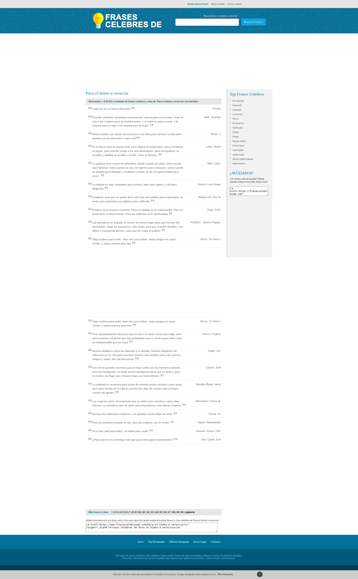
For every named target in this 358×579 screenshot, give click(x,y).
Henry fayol (238, 145)
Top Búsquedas (156, 541)
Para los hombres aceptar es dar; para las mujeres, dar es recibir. (131, 422)
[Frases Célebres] (127, 29)
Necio (235, 119)
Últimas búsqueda (179, 541)
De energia (238, 101)
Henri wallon (239, 163)
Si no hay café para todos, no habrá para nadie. (120, 431)
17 (169, 512)
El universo (238, 123)
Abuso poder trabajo (243, 159)
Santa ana (238, 127)
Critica (236, 132)
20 (182, 512)
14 (156, 512)
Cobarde (237, 110)
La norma (237, 114)
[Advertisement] (179, 62)
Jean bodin (238, 150)
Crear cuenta (235, 4)
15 (160, 512)
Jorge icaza (238, 154)
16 (165, 512)
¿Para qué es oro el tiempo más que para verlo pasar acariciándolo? (133, 439)
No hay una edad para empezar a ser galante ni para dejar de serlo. (132, 413)
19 (178, 512)
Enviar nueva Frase (197, 4)
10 (139, 512)
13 (152, 512)
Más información (225, 574)
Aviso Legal (199, 541)
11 (143, 512)
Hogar (236, 136)
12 (148, 512)
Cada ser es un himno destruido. (111, 108)
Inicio (140, 541)
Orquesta (237, 105)
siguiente (190, 512)
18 (173, 512)
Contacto (215, 541)
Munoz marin (239, 141)
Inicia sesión (217, 4)
